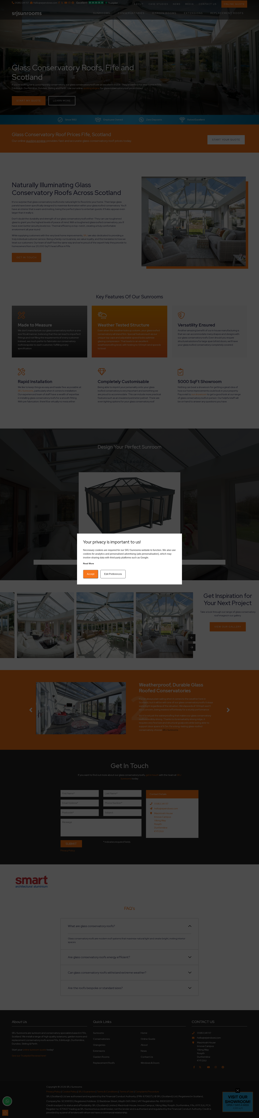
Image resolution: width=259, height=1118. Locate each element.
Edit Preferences (113, 574)
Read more (88, 563)
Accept (90, 574)
